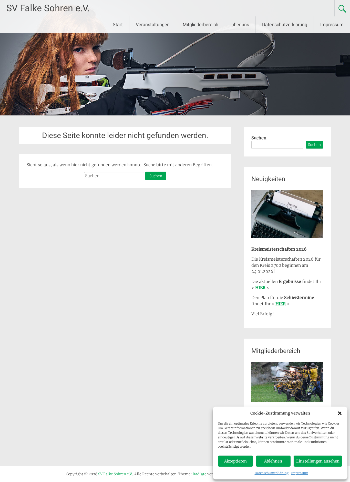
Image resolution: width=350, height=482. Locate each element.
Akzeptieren (235, 461)
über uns (240, 24)
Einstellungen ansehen (317, 461)
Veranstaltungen (153, 24)
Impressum (299, 473)
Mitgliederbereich (200, 24)
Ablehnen (273, 461)
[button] (339, 413)
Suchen (258, 137)
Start (118, 24)
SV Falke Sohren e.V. (48, 8)
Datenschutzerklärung (272, 473)
